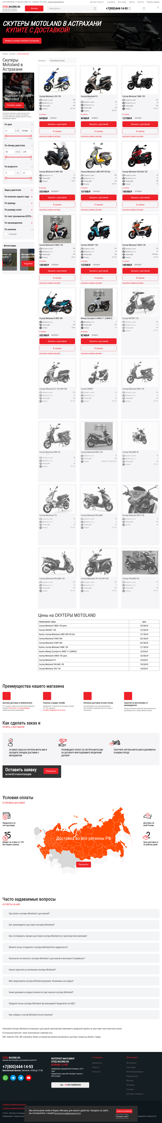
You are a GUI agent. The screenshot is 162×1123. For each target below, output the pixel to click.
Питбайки (130, 1085)
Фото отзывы (122, 2)
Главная (5, 54)
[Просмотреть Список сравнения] (138, 8)
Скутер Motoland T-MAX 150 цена (53, 626)
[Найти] (95, 8)
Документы (97, 1063)
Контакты (141, 2)
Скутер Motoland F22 (48, 515)
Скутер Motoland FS (89, 96)
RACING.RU (11, 6)
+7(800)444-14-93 (37, 2)
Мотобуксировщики (134, 1072)
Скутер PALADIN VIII (130, 578)
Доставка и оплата (96, 2)
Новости (132, 2)
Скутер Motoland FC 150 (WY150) (53, 389)
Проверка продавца (153, 2)
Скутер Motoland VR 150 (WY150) (95, 578)
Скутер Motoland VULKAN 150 (134, 172)
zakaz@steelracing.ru (56, 2)
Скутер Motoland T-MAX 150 (134, 245)
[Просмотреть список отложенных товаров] (144, 8)
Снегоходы (131, 1067)
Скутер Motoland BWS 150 (133, 389)
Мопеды (130, 1080)
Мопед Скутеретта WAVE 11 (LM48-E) (96, 318)
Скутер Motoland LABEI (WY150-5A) (95, 172)
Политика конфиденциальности (14, 1104)
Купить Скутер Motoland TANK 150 (53, 647)
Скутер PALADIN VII (130, 452)
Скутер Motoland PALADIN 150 (52, 578)
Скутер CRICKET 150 (89, 245)
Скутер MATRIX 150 (130, 318)
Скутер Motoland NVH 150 (92, 452)
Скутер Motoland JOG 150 (50, 96)
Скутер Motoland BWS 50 (49, 452)
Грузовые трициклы (134, 1094)
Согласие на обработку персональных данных (20, 1108)
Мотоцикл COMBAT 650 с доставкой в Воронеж (15, 255)
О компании (111, 2)
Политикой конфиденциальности (67, 1113)
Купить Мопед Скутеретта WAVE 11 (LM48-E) (58, 651)
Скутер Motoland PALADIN (92, 515)
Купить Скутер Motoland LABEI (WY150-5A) (57, 634)
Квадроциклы (132, 1076)
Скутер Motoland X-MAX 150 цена (53, 656)
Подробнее (12, 263)
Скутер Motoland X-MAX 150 (51, 245)
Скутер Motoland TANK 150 (133, 96)
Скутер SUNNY (87, 389)
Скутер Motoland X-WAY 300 (51, 172)
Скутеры (12, 54)
